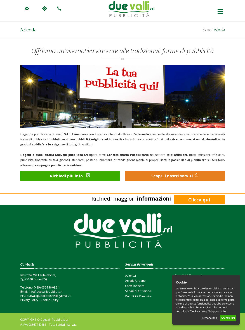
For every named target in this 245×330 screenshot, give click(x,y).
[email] (27, 8)
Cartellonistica (134, 286)
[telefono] (59, 8)
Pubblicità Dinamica (138, 296)
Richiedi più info (67, 175)
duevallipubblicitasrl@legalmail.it (48, 296)
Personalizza (209, 318)
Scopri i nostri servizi (172, 175)
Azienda (130, 276)
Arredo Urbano (135, 281)
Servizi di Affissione (138, 291)
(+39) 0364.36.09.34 (46, 287)
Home (206, 29)
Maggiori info (217, 311)
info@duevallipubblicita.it (45, 292)
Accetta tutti (228, 317)
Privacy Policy (29, 300)
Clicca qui (199, 200)
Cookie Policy (49, 300)
